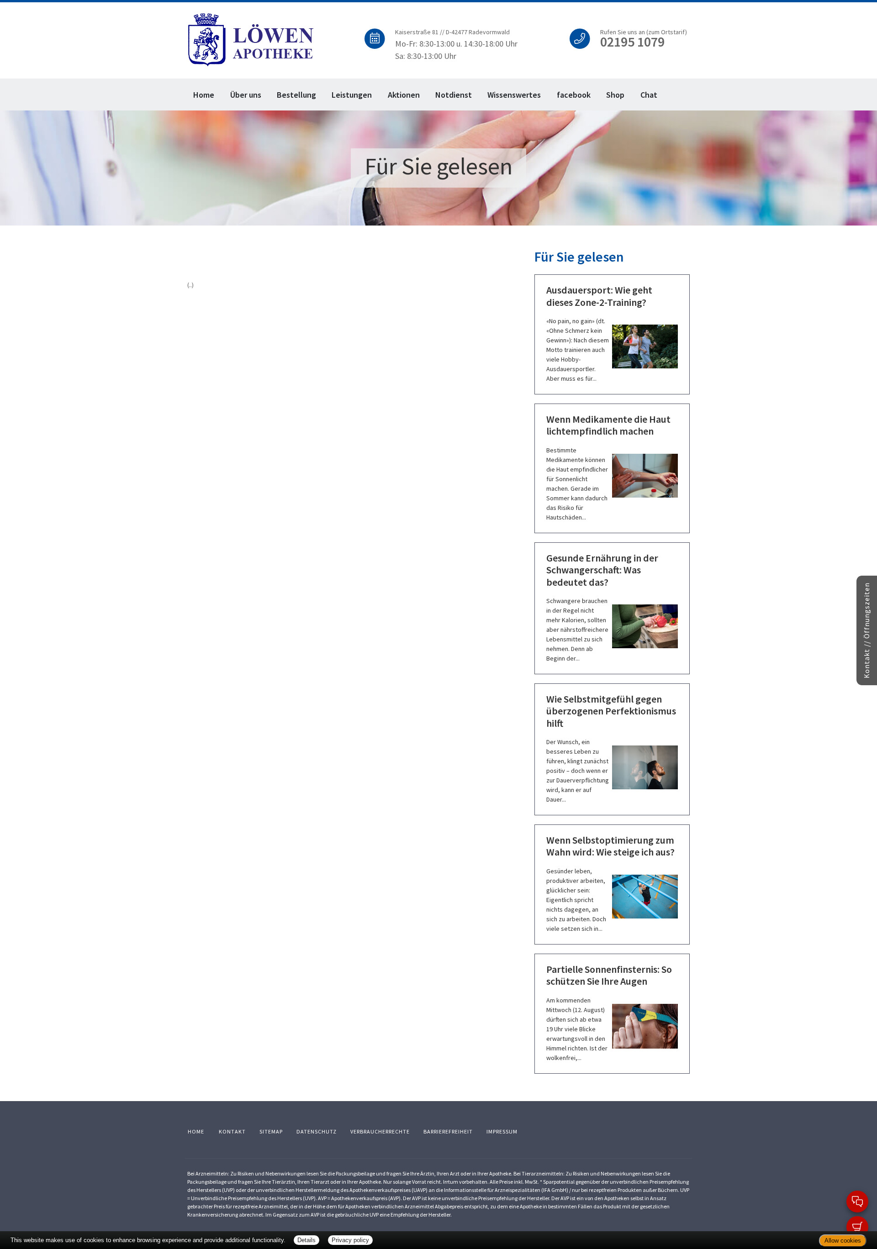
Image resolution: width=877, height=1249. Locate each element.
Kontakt (232, 1131)
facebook (574, 94)
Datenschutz (316, 1131)
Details (306, 1240)
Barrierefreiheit (448, 1131)
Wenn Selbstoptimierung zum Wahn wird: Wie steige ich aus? (610, 846)
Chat (648, 94)
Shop (615, 94)
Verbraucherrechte (380, 1131)
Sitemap (271, 1131)
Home (203, 94)
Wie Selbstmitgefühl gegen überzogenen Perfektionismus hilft (611, 711)
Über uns (245, 94)
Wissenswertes (514, 94)
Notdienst (453, 94)
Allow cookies (842, 1240)
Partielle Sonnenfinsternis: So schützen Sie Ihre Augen (609, 975)
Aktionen (404, 94)
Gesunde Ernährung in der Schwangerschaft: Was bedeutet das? (602, 569)
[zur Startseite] (251, 38)
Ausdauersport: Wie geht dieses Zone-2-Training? (599, 295)
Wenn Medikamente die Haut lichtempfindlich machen (608, 425)
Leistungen (352, 94)
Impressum (502, 1131)
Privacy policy (350, 1240)
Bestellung (296, 94)
